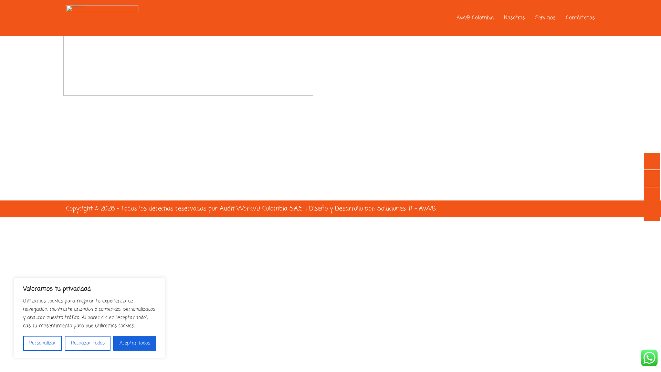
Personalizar (42, 343)
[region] (89, 318)
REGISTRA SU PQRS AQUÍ (417, 64)
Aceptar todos (134, 343)
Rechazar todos (88, 343)
